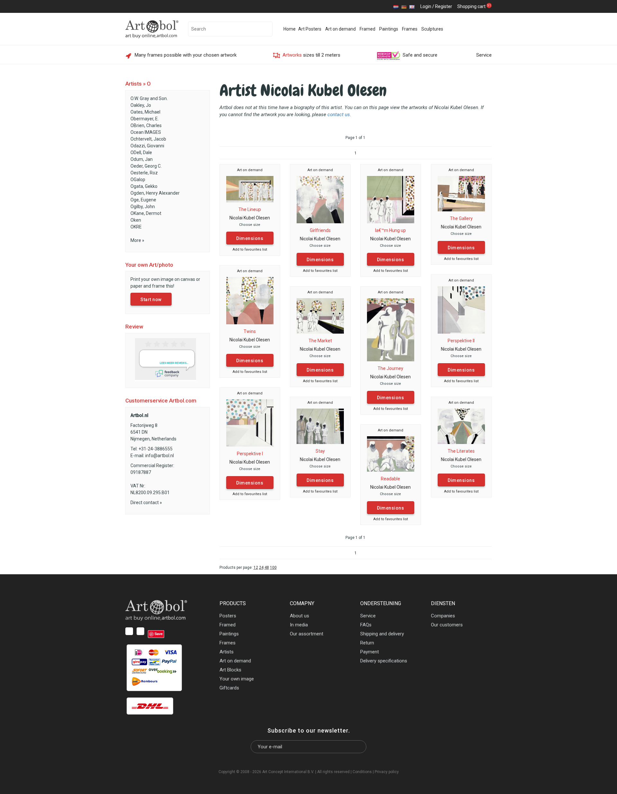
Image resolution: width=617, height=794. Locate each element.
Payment (369, 652)
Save (159, 633)
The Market (320, 340)
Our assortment (306, 634)
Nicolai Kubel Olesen (249, 217)
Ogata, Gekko (143, 186)
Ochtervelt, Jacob (148, 139)
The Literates (461, 451)
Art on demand (340, 29)
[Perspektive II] (461, 309)
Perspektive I (250, 453)
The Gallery (461, 218)
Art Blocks (230, 670)
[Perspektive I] (249, 422)
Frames (409, 29)
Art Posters (309, 29)
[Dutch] (395, 6)
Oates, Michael (145, 112)
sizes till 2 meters (311, 55)
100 (273, 567)
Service (484, 55)
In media (299, 625)
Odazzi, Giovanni (147, 145)
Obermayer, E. (144, 118)
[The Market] (320, 316)
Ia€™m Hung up (390, 230)
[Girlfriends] (320, 199)
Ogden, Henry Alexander (155, 193)
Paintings (388, 29)
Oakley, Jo (140, 105)
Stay (320, 451)
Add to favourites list (250, 249)
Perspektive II (461, 340)
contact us (338, 114)
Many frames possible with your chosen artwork (186, 55)
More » (137, 240)
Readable (390, 478)
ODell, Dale (141, 152)
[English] (412, 6)
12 (256, 567)
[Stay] (320, 426)
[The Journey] (390, 329)
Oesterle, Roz (144, 172)
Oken (135, 220)
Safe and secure (420, 55)
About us (299, 616)
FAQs (365, 625)
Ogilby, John (142, 206)
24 (261, 567)
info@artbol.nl (159, 455)
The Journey (390, 368)
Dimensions (249, 238)
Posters (227, 616)
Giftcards (229, 688)
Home (289, 29)
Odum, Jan (141, 159)
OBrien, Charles (146, 125)
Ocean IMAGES (145, 132)
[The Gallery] (461, 193)
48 (266, 567)
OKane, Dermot (145, 213)
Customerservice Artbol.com (160, 400)
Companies (443, 616)
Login (425, 6)
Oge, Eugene (143, 199)
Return (367, 643)
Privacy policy (387, 772)
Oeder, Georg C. (146, 166)
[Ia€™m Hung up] (390, 199)
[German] (404, 6)
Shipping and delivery (382, 634)
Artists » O (138, 83)
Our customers (447, 625)
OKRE (136, 226)
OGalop (137, 179)
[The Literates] (461, 426)
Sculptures (432, 29)
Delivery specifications (383, 661)
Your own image (236, 679)
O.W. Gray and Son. (149, 98)
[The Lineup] (249, 189)
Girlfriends (320, 230)
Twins (250, 331)
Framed (367, 29)
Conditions (362, 772)
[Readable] (390, 454)
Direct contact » (146, 502)
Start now (151, 299)
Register (443, 6)
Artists (226, 652)
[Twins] (249, 300)
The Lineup (249, 209)
